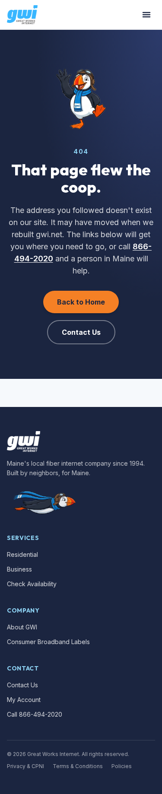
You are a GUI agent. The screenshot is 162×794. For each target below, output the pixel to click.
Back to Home (81, 302)
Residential (22, 554)
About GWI (22, 627)
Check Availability (32, 584)
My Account (24, 699)
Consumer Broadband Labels (48, 641)
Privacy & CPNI (25, 766)
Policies (121, 766)
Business (19, 569)
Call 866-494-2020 (34, 714)
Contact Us (81, 332)
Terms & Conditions (78, 766)
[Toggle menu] (146, 14)
